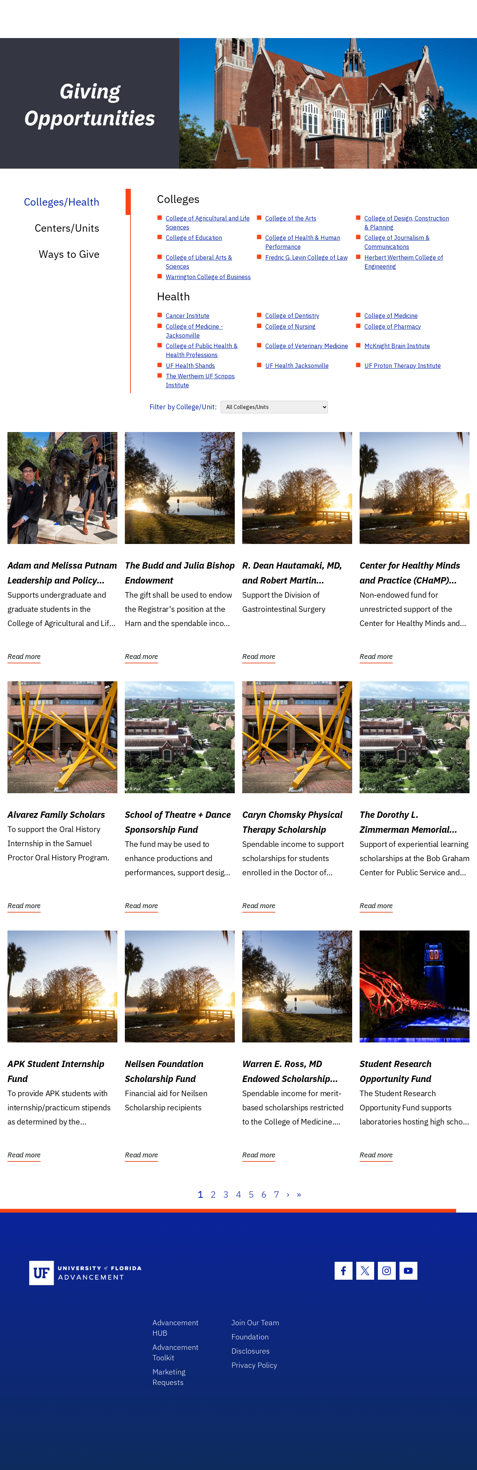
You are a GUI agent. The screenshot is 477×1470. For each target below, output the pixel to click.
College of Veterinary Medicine (306, 346)
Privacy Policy (254, 1365)
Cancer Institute (187, 315)
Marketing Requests (169, 1377)
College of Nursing (290, 326)
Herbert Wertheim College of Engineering (403, 262)
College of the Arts (290, 218)
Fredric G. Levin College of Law (306, 257)
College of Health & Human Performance (302, 242)
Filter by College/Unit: (183, 407)
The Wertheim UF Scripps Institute (200, 380)
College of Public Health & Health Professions (202, 350)
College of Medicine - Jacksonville (194, 331)
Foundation (250, 1337)
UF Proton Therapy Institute (402, 365)
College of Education (194, 237)
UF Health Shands (190, 365)
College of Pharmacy (392, 326)
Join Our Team (255, 1322)
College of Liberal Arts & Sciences (199, 262)
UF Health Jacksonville (297, 365)
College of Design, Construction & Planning (406, 223)
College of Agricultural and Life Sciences (208, 223)
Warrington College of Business (208, 277)
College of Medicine (391, 315)
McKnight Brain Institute (397, 346)
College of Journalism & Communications (397, 242)
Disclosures (250, 1351)
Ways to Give (69, 254)
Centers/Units (67, 228)
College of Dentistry (292, 315)
